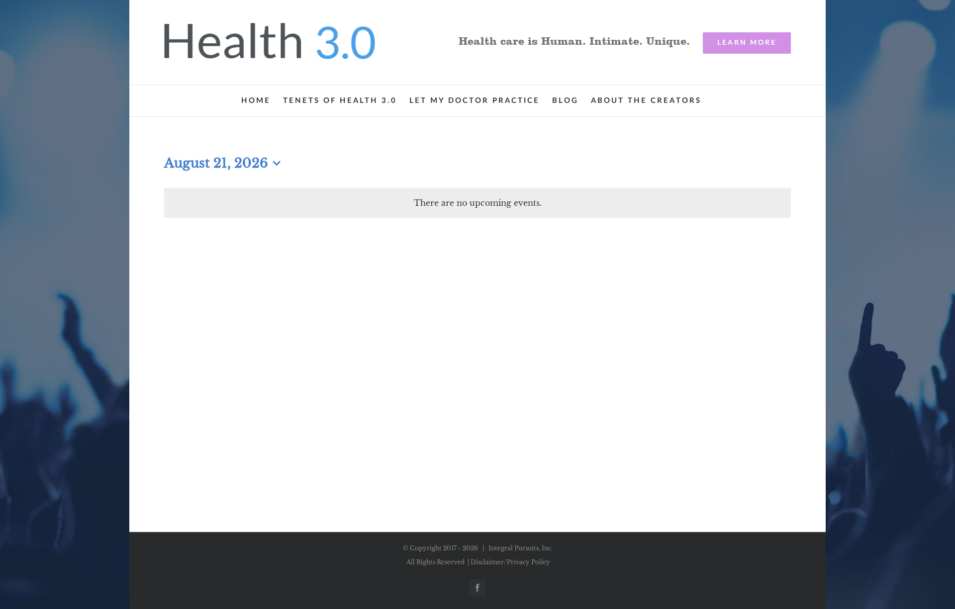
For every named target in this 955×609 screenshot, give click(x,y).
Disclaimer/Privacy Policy (510, 562)
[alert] (477, 203)
